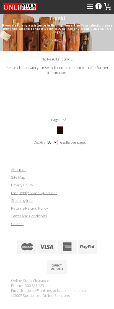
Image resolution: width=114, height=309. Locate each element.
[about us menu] (98, 6)
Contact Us (57, 40)
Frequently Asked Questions (34, 192)
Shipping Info (22, 200)
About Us (18, 169)
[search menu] (90, 6)
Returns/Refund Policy (29, 208)
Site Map (18, 177)
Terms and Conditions (29, 215)
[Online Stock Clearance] (20, 7)
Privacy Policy (22, 185)
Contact (17, 223)
